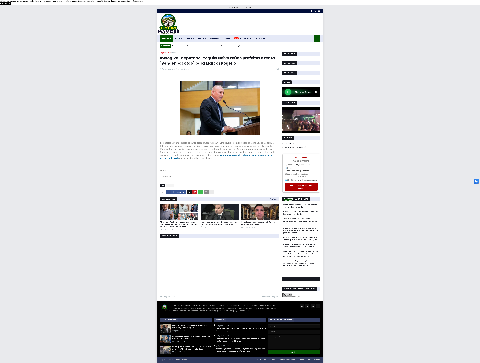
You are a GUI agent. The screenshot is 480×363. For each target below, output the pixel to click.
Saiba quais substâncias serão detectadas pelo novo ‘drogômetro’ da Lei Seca (301, 221)
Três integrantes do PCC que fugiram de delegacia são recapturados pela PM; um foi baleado (240, 350)
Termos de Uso (304, 360)
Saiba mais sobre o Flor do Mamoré (301, 186)
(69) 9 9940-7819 (303, 165)
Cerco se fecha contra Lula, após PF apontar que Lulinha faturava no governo (241, 330)
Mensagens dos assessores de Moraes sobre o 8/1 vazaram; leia (299, 206)
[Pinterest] (195, 192)
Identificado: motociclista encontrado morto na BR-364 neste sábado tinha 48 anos (240, 340)
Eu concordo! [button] (6, 3)
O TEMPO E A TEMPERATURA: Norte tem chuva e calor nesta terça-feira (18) (206, 46)
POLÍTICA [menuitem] (202, 38)
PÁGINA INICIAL (288, 143)
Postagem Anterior (169, 297)
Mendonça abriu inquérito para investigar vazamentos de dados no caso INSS (219, 223)
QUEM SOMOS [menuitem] (261, 38)
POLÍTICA (176, 53)
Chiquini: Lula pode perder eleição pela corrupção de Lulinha (258, 223)
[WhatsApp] (200, 192)
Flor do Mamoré (181, 360)
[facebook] (301, 271)
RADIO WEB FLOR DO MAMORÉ (294, 147)
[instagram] (301, 273)
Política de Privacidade (267, 360)
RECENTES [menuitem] (244, 38)
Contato (316, 360)
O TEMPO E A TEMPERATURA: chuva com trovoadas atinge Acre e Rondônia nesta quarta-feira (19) (300, 230)
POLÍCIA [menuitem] (190, 38)
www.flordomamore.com (307, 180)
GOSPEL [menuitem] (226, 38)
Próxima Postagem (270, 297)
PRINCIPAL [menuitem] (166, 38)
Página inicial (165, 53)
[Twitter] (189, 192)
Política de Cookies (287, 360)
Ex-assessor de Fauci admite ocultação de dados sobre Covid (300, 213)
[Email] (206, 192)
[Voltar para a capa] (168, 24)
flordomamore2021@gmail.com (297, 171)
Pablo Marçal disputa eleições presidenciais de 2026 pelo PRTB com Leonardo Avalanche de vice (298, 263)
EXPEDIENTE (301, 157)
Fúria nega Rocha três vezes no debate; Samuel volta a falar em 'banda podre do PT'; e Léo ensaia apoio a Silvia (178, 224)
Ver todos (274, 199)
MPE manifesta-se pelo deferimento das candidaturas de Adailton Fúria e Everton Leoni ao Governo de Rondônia (300, 253)
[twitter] (301, 272)
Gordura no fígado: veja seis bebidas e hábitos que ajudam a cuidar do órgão (299, 238)
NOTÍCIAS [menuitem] (179, 38)
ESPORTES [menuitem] (214, 38)
